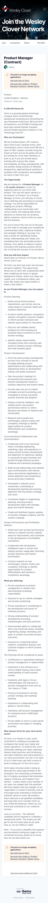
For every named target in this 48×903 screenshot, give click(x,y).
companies (15, 43)
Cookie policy (30, 898)
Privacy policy (18, 898)
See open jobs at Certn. (19, 80)
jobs (4, 43)
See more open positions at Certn (24, 873)
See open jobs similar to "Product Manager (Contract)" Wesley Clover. (25, 85)
